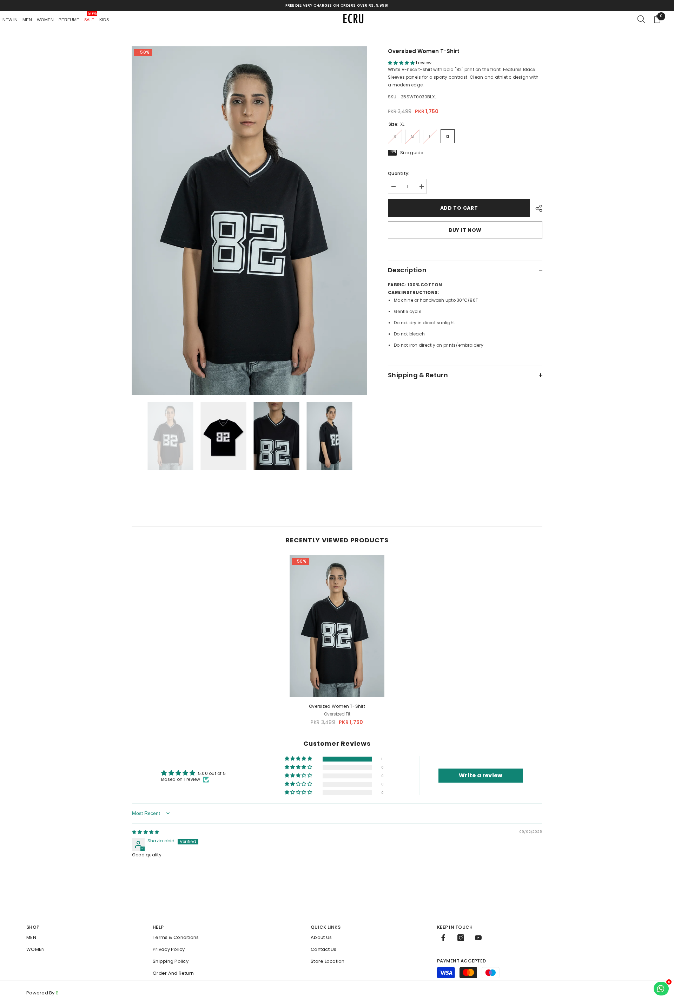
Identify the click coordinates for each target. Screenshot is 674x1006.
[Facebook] (443, 938)
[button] (402, 63)
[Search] (641, 19)
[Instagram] (461, 938)
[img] (145, 832)
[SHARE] (536, 208)
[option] (249, 220)
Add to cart (459, 207)
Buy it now (465, 230)
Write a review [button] (480, 775)
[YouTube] (478, 938)
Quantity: (398, 173)
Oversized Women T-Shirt (337, 706)
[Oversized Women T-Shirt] (337, 626)
